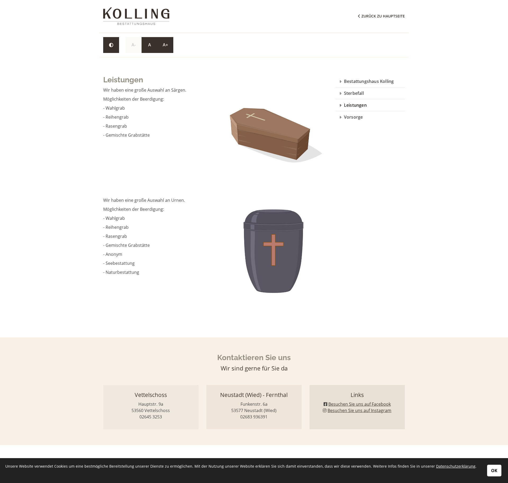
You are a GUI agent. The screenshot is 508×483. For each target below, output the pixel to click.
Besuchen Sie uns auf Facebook (359, 404)
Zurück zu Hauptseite (382, 16)
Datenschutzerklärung (455, 466)
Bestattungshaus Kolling (369, 81)
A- (133, 45)
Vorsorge (353, 117)
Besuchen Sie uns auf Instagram (359, 410)
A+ (165, 45)
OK (494, 470)
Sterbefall (354, 93)
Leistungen (355, 105)
